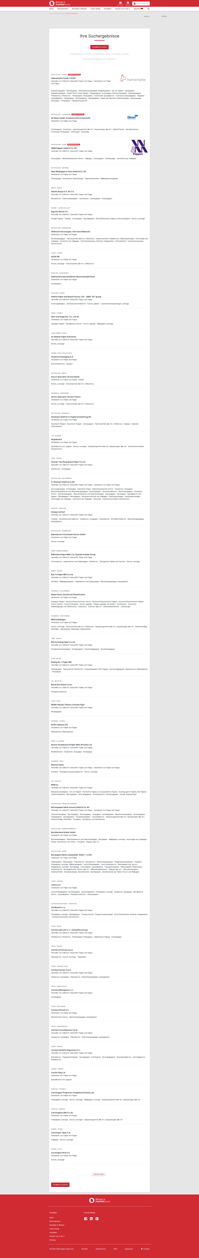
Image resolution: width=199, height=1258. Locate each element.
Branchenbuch (62, 9)
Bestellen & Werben (79, 9)
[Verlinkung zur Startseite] (59, 3)
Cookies (146, 1249)
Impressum (129, 1249)
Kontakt (84, 1249)
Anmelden (107, 9)
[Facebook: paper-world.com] (85, 1218)
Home (51, 13)
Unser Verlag (95, 9)
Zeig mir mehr (99, 1174)
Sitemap (52, 1240)
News (51, 9)
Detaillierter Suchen (99, 47)
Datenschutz (101, 1249)
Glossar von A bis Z (122, 9)
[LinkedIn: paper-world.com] (91, 1218)
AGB (115, 1249)
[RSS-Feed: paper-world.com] (96, 1218)
